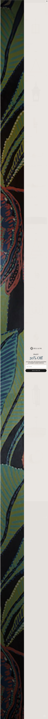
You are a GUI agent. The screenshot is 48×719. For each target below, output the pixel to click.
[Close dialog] (47, 1)
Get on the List (36, 370)
